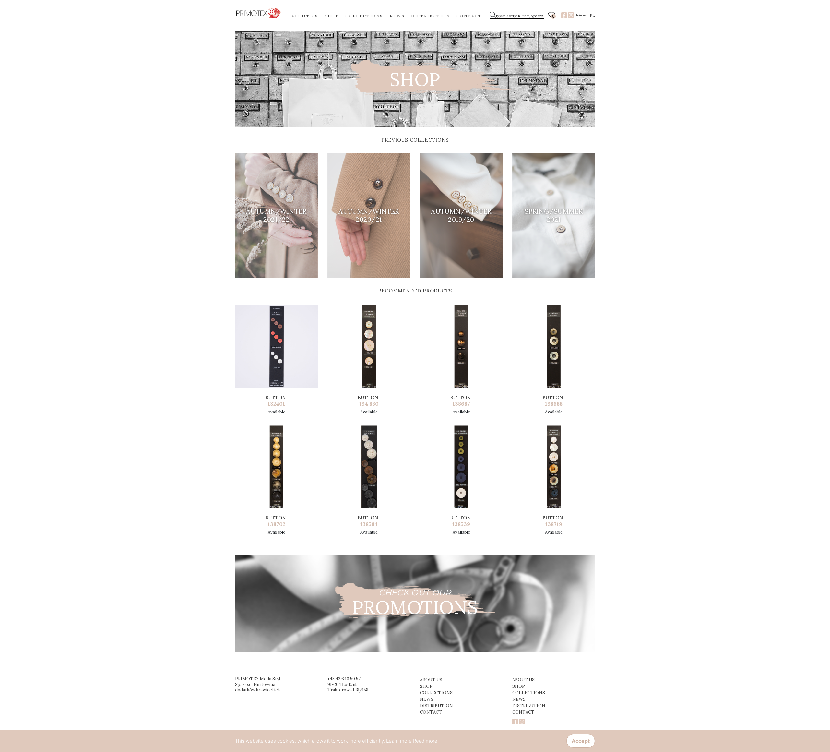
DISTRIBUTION (430, 15)
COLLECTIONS (364, 15)
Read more (425, 741)
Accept (581, 741)
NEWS (397, 15)
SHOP (332, 15)
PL (592, 15)
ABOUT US (304, 15)
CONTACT (469, 15)
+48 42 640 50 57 (344, 679)
